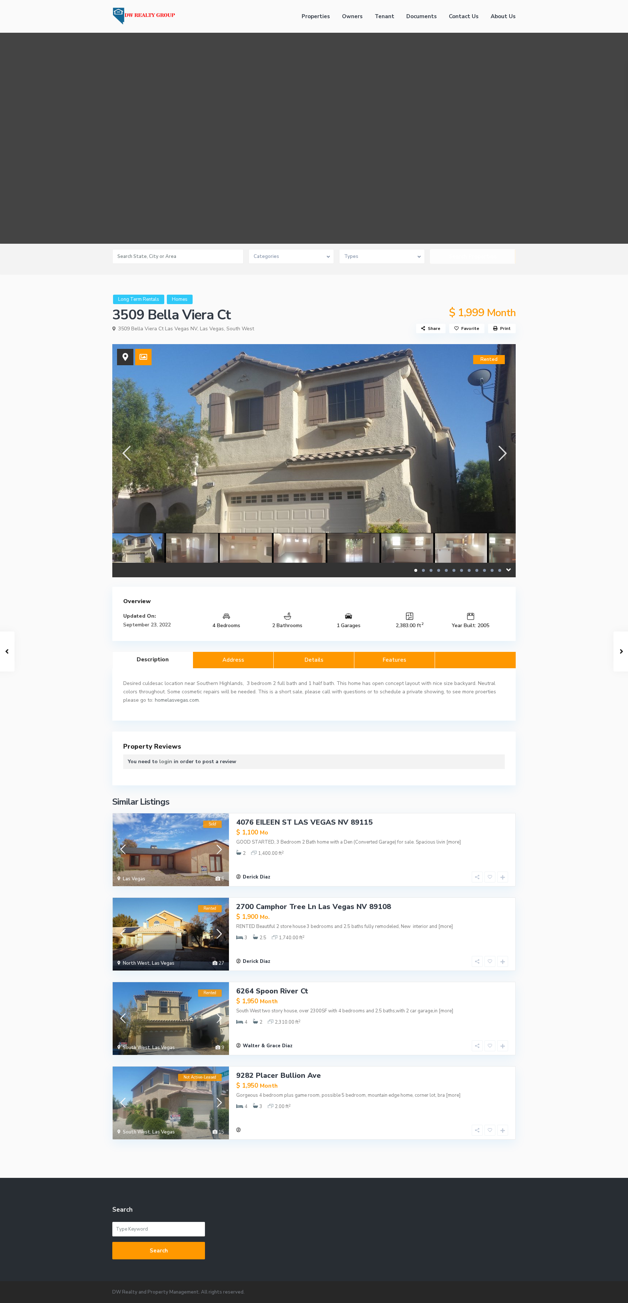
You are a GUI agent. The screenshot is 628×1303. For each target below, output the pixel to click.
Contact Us (464, 16)
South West (240, 328)
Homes (180, 299)
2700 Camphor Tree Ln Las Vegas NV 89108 (313, 907)
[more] (453, 842)
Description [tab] (153, 659)
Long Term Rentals (138, 299)
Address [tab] (233, 660)
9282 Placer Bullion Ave (278, 1075)
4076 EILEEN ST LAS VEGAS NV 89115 (304, 822)
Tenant (384, 16)
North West (136, 963)
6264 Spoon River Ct (272, 991)
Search (159, 1250)
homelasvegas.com (177, 700)
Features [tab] (394, 660)
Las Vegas (212, 328)
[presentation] (126, 453)
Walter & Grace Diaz (268, 1046)
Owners (352, 16)
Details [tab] (314, 660)
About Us (503, 16)
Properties (316, 16)
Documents (421, 16)
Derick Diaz (256, 877)
